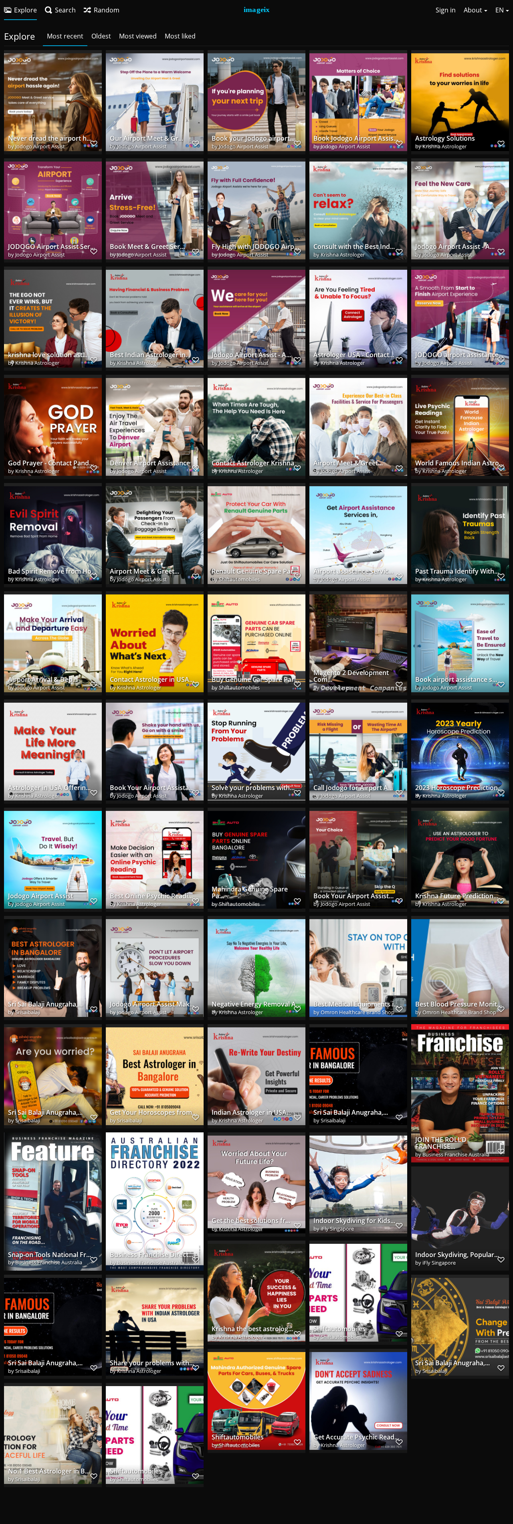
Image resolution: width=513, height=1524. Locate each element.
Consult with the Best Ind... (354, 246)
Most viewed (138, 36)
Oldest (101, 36)
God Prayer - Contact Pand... (51, 463)
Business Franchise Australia (455, 1154)
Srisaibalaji (27, 1012)
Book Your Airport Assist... (353, 896)
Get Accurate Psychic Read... (356, 1437)
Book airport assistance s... (456, 679)
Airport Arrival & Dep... (42, 679)
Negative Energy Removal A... (256, 1004)
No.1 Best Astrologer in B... (49, 1471)
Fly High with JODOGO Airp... (255, 246)
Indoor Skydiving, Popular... (457, 1254)
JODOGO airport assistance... (459, 355)
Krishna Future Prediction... (456, 896)
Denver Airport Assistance (150, 463)
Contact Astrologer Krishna (253, 463)
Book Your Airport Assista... (152, 787)
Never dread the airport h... (49, 138)
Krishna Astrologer (444, 146)
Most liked (180, 36)
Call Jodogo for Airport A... (353, 787)
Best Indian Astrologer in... (150, 355)
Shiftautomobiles (239, 579)
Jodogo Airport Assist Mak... (152, 1004)
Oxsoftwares (336, 687)
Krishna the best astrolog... (252, 1329)
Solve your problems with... (253, 787)
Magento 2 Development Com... (351, 676)
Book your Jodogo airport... (253, 138)
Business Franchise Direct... (151, 1254)
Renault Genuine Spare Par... (255, 571)
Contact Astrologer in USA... (152, 679)
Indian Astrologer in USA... (251, 1112)
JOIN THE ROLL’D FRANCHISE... (441, 1143)
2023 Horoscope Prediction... (459, 787)
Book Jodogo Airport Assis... (355, 138)
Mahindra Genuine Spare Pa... (250, 893)
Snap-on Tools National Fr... (49, 1254)
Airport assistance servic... (353, 571)
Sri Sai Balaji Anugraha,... (45, 1004)
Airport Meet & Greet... (348, 463)
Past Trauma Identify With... (457, 571)
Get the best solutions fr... (251, 1220)
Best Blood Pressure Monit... (458, 1004)
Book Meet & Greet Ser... (147, 246)
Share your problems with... (152, 1363)
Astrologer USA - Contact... (353, 355)
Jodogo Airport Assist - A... (455, 246)
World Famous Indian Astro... (459, 463)
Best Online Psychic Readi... (151, 896)
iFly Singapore (337, 1228)
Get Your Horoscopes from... (153, 1112)
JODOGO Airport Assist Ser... (51, 246)
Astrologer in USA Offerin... (49, 787)
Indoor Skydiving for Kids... (354, 1220)
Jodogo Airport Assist (40, 146)
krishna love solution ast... (47, 355)
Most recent (65, 36)
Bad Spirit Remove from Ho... (52, 571)
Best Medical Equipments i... (355, 1004)
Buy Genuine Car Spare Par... (255, 679)
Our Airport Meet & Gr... (146, 138)
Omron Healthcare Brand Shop (357, 1012)
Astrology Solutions (445, 138)
